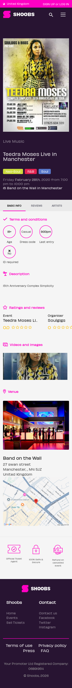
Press (29, 650)
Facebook (47, 618)
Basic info (14, 205)
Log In (64, 4)
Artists (57, 205)
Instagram (47, 627)
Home (11, 613)
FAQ (45, 650)
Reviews (36, 205)
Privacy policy (52, 645)
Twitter (45, 622)
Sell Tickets (15, 622)
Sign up (49, 4)
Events (12, 618)
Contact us (48, 613)
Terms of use (19, 645)
